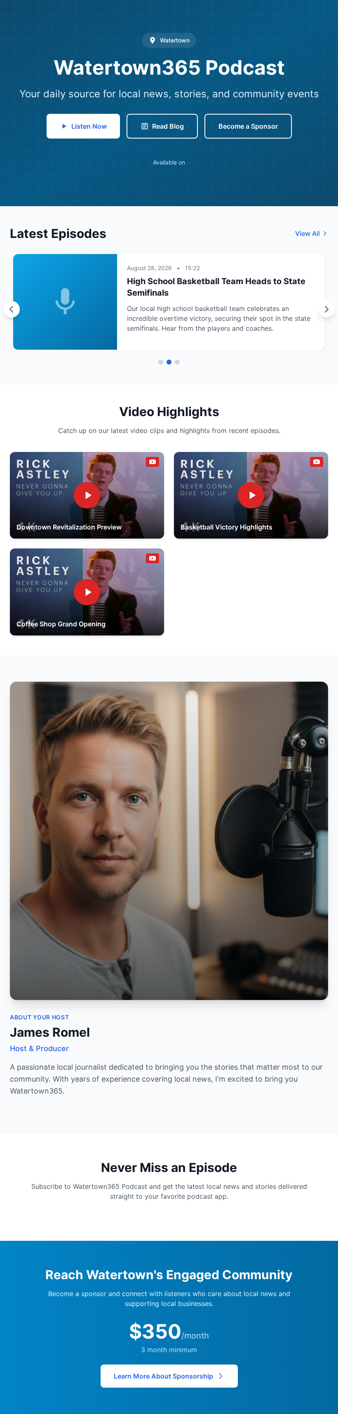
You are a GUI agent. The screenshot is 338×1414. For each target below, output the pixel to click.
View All (307, 233)
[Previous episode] (11, 309)
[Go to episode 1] (160, 362)
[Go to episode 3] (177, 362)
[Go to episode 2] (169, 362)
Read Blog (168, 126)
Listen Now (89, 126)
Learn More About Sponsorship (163, 1376)
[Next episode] (326, 309)
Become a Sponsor (248, 126)
